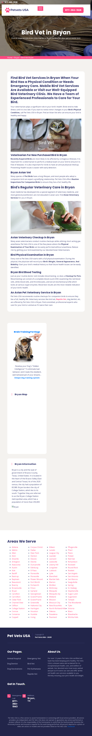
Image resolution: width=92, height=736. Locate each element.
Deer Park (35, 553)
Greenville (35, 602)
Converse (16, 614)
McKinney (53, 588)
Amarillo (15, 559)
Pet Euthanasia (34, 669)
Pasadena (53, 614)
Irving (33, 617)
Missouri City (54, 602)
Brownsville (17, 588)
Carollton (16, 594)
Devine (33, 562)
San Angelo (72, 573)
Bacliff (14, 573)
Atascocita (16, 564)
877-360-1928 (11, 2)
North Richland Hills (57, 608)
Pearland (53, 617)
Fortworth (35, 585)
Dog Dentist (12, 663)
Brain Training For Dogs (27, 331)
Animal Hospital (14, 658)
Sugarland (72, 597)
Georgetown (36, 594)
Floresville (35, 576)
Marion (52, 582)
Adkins (14, 550)
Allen (14, 553)
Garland (34, 591)
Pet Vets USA (18, 636)
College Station (18, 608)
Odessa (52, 611)
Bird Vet (31, 663)
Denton (34, 556)
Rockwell (71, 564)
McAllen (52, 585)
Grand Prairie (36, 597)
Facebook (71, 726)
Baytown (15, 579)
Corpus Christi (37, 547)
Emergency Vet (34, 658)
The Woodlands (74, 602)
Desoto (34, 559)
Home (9, 57)
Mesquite (53, 591)
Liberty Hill (53, 564)
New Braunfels (55, 605)
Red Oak (71, 559)
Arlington (16, 562)
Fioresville (35, 573)
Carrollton (16, 597)
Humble (34, 614)
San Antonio (73, 576)
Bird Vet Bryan (27, 57)
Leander (52, 556)
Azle (13, 570)
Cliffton (15, 605)
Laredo (52, 550)
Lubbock (52, 570)
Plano (70, 553)
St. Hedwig (72, 588)
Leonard (52, 559)
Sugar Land (73, 594)
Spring (70, 585)
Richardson (72, 562)
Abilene (15, 547)
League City (54, 553)
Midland (52, 597)
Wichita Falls (73, 617)
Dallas (33, 550)
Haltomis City (36, 605)
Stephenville (73, 591)
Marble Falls (54, 579)
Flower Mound (37, 579)
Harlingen (35, 608)
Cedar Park (16, 599)
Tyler (70, 605)
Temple (71, 599)
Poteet (70, 556)
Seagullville (72, 582)
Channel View (17, 602)
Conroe (15, 611)
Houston (34, 611)
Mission (52, 599)
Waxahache (73, 614)
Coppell (15, 617)
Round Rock (73, 567)
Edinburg (34, 567)
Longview (53, 567)
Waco (70, 611)
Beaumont (16, 582)
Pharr (70, 550)
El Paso (34, 570)
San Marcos (73, 579)
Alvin (14, 556)
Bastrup (15, 576)
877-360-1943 (15, 704)
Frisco (33, 588)
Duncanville (35, 564)
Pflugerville (72, 547)
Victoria (71, 608)
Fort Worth (35, 582)
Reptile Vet (32, 674)
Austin (14, 567)
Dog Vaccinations (14, 669)
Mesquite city (54, 594)
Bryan (16, 57)
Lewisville (53, 562)
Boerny (15, 585)
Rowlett (71, 570)
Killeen (52, 547)
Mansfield (53, 576)
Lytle (51, 573)
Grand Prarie (36, 599)
